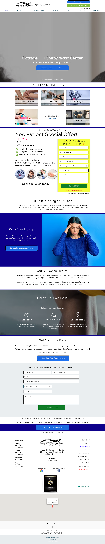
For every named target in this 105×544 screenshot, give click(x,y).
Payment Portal (85, 446)
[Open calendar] (86, 165)
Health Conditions (84, 459)
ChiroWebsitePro (59, 533)
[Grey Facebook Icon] (52, 527)
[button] (19, 11)
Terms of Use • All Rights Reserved (53, 532)
